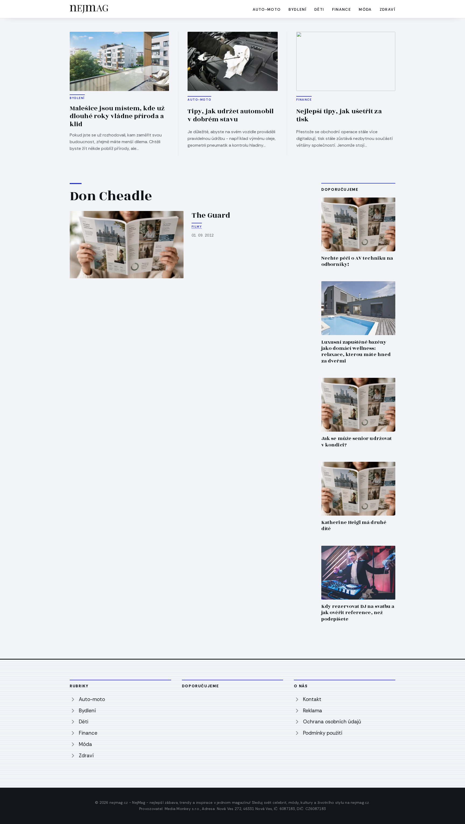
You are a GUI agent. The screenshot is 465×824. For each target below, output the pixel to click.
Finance (341, 9)
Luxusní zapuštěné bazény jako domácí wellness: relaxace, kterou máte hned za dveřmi (356, 352)
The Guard (211, 215)
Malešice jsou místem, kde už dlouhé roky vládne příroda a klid (117, 116)
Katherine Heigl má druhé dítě (353, 525)
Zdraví (387, 9)
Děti (319, 9)
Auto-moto (267, 9)
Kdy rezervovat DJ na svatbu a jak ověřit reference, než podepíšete (357, 612)
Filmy (197, 226)
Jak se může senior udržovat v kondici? (356, 441)
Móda (365, 9)
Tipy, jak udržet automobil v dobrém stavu (231, 115)
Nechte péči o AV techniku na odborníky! (357, 261)
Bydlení (297, 9)
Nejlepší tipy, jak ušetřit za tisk (339, 115)
